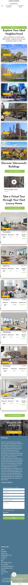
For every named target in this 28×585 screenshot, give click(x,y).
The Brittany (7, 332)
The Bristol (6, 300)
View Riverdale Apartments (14, 152)
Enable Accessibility (14, 1)
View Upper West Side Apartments (14, 74)
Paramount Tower (8, 398)
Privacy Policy (4, 564)
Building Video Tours (6, 555)
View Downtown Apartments (14, 132)
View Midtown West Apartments (14, 93)
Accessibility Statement (7, 566)
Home (2, 549)
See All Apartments (15, 208)
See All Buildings (14, 171)
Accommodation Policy (7, 568)
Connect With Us (6, 482)
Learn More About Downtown (14, 131)
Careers (3, 558)
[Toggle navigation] (1, 5)
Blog (2, 560)
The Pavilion (6, 232)
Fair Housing (4, 571)
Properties (4, 551)
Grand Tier (6, 266)
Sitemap (3, 570)
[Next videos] (25, 184)
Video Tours (4, 553)
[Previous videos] (2, 184)
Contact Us (4, 557)
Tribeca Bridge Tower (11, 189)
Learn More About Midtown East (14, 111)
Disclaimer (4, 438)
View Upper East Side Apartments (14, 54)
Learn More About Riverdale (14, 150)
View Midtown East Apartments (14, 113)
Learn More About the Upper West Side (14, 72)
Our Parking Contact (6, 562)
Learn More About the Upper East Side (14, 52)
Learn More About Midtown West (14, 92)
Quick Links (5, 547)
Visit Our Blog (14, 432)
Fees (2, 573)
